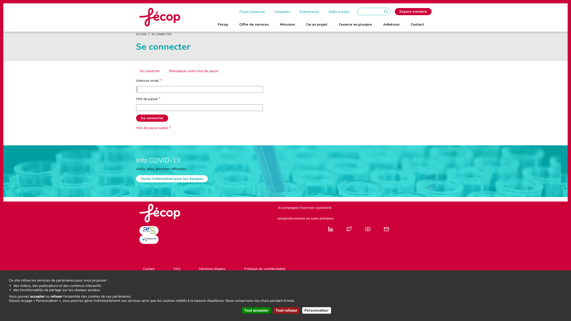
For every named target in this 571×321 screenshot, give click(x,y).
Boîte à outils (339, 11)
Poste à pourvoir (252, 11)
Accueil (141, 34)
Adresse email (147, 80)
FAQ (176, 268)
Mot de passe (147, 99)
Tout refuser (286, 310)
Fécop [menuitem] (223, 24)
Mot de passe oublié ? (153, 128)
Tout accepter (256, 310)
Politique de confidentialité (265, 268)
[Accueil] (159, 16)
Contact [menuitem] (417, 24)
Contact (149, 268)
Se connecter (150, 71)
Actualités (282, 11)
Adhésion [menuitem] (391, 24)
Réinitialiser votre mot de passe (193, 71)
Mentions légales (212, 268)
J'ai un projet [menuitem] (316, 24)
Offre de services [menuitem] (254, 24)
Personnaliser (316, 310)
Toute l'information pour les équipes (172, 178)
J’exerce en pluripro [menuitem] (355, 24)
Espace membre (413, 11)
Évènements (309, 11)
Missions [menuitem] (287, 24)
